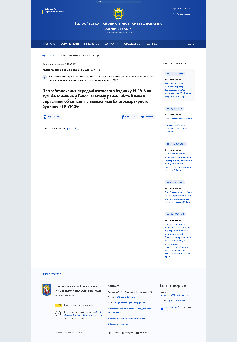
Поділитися (130, 117)
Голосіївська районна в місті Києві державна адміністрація (129, 310)
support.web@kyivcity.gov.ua (174, 295)
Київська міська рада (118, 324)
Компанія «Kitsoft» (172, 308)
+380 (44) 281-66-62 (127, 297)
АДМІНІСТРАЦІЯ (70, 44)
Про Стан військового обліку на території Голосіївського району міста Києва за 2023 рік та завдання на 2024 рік (178, 197)
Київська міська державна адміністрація (127, 318)
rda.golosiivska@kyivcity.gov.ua (129, 303)
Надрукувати (53, 117)
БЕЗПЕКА (152, 44)
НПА (52, 56)
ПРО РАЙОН (50, 44)
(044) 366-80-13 (177, 301)
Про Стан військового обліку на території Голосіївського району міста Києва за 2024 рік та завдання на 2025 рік (178, 90)
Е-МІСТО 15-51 (92, 44)
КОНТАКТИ (110, 44)
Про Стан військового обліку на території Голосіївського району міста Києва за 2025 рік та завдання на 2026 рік (178, 125)
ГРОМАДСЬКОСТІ (132, 44)
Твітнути (149, 117)
